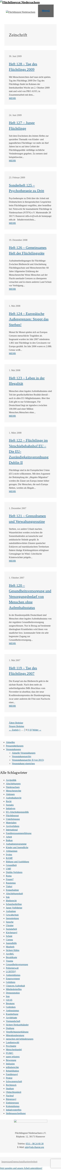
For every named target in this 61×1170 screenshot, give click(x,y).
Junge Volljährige (14, 907)
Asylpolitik (11, 780)
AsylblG (10, 954)
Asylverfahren (12, 826)
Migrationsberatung (15, 1035)
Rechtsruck (11, 1085)
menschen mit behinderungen (19, 1039)
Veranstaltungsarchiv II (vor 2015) (28, 760)
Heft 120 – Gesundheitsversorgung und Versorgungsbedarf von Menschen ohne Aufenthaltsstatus (30, 596)
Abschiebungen (13, 783)
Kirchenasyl (11, 932)
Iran (8, 996)
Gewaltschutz (12, 915)
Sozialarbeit (11, 929)
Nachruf (10, 1095)
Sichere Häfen (12, 950)
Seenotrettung (12, 918)
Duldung (10, 1028)
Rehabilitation (12, 1071)
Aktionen (10, 794)
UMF (8, 868)
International (12, 829)
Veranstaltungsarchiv (21, 756)
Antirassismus (12, 1010)
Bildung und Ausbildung (17, 861)
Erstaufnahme (12, 890)
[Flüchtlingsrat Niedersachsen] (20, 2)
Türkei (9, 886)
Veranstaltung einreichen (23, 763)
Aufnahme (11, 911)
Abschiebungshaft (14, 893)
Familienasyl (12, 1074)
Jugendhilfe (11, 943)
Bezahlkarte (11, 957)
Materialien (11, 822)
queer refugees (13, 1056)
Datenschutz (17, 1161)
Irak (8, 897)
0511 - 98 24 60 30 (35, 1143)
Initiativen (10, 808)
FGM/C (9, 1053)
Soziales (10, 805)
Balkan (9, 840)
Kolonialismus (12, 1106)
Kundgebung (12, 1014)
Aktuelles (10, 742)
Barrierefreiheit (30, 1161)
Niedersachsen (13, 787)
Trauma (9, 961)
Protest (9, 1078)
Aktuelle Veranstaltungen (23, 753)
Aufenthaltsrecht (13, 798)
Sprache (9, 922)
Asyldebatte (11, 1017)
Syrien (9, 854)
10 (30, 730)
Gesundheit (11, 865)
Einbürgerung (12, 1102)
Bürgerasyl (11, 1099)
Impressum (6, 1161)
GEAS (9, 1000)
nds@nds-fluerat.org (34, 1147)
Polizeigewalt (12, 968)
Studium (10, 1088)
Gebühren (10, 982)
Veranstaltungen (13, 749)
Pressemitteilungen (14, 746)
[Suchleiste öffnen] (57, 10)
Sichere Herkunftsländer (17, 1024)
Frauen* (10, 879)
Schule (9, 936)
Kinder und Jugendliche (17, 847)
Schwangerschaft (14, 1081)
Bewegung (11, 1060)
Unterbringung (13, 819)
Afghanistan (11, 851)
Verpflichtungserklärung (17, 1032)
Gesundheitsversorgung (17, 964)
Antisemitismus (13, 975)
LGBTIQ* (11, 971)
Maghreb (10, 946)
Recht (8, 801)
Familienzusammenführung (18, 833)
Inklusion (10, 1063)
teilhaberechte (12, 1067)
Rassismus (11, 883)
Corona (9, 939)
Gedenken (11, 1007)
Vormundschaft (13, 1021)
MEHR (12, 98)
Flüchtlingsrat (12, 815)
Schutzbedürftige (14, 904)
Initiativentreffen (13, 1110)
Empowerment (13, 978)
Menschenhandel (14, 1049)
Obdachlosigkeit (13, 1092)
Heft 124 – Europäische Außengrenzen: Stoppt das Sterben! (29, 319)
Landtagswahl (12, 1042)
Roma (9, 876)
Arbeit (9, 837)
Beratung (10, 1003)
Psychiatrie (11, 1046)
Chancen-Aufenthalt (15, 985)
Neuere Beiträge (16, 726)
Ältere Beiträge (16, 723)
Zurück (14, 730)
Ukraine (9, 925)
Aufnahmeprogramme (16, 844)
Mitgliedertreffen (14, 989)
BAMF (9, 858)
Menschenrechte (13, 790)
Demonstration (13, 993)
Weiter (36, 730)
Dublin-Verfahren (14, 872)
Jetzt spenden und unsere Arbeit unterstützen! (21, 1168)
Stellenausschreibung (16, 1113)
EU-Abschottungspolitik (17, 812)
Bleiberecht (11, 900)
